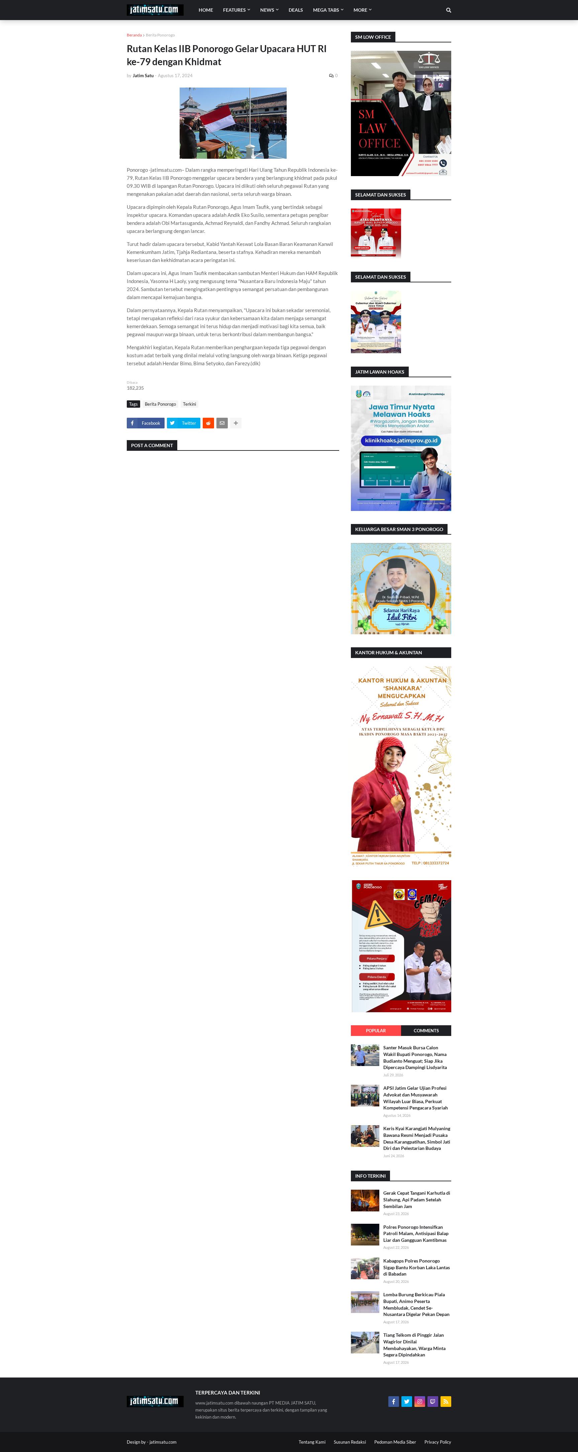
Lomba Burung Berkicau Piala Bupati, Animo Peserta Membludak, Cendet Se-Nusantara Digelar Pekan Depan (416, 1304)
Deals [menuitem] (296, 10)
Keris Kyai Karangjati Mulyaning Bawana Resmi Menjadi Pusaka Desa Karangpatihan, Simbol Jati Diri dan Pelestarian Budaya (416, 1138)
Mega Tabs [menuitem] (326, 10)
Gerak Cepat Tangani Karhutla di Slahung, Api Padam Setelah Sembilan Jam (416, 1199)
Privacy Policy (437, 1442)
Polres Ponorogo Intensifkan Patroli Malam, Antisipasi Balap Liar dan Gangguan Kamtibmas (416, 1233)
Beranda (134, 34)
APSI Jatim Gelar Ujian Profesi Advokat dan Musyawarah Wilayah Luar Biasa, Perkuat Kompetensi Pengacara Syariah (415, 1097)
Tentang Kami (312, 1442)
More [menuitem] (360, 10)
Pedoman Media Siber (395, 1442)
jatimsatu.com (163, 1442)
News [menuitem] (267, 10)
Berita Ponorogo (160, 34)
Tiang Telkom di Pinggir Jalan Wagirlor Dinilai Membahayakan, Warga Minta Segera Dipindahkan (414, 1344)
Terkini (189, 404)
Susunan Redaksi (350, 1442)
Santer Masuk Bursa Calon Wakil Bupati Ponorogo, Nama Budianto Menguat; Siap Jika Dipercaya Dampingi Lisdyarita (415, 1057)
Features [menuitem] (234, 10)
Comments (426, 1030)
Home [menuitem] (206, 10)
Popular (376, 1030)
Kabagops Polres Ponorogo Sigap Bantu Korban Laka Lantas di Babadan (416, 1267)
